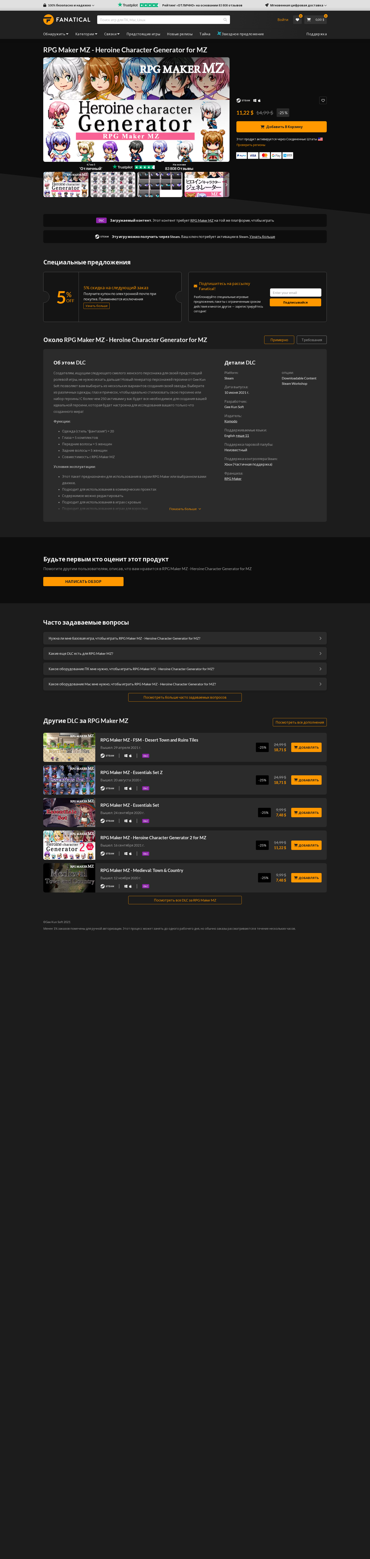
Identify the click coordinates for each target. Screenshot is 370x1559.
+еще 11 (242, 435)
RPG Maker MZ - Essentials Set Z (131, 772)
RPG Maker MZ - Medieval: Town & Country (141, 870)
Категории (84, 34)
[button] (68, 5)
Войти (283, 20)
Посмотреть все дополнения (300, 722)
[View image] (113, 184)
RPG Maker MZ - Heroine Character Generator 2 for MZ (153, 837)
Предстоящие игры (143, 34)
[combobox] (184, 19)
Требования (311, 340)
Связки (110, 34)
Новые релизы (179, 34)
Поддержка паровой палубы (248, 444)
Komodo (230, 421)
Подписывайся (295, 302)
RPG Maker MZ (201, 220)
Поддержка (316, 34)
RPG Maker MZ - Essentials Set (129, 805)
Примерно (279, 340)
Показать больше (183, 509)
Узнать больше (262, 237)
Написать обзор (83, 581)
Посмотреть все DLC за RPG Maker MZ (185, 900)
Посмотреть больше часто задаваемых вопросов (185, 697)
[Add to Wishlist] (323, 100)
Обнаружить (54, 34)
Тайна (204, 34)
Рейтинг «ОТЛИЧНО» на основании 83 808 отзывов (202, 5)
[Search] (225, 19)
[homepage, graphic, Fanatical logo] (66, 19)
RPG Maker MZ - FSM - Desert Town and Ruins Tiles (149, 739)
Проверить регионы (250, 145)
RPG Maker (233, 478)
